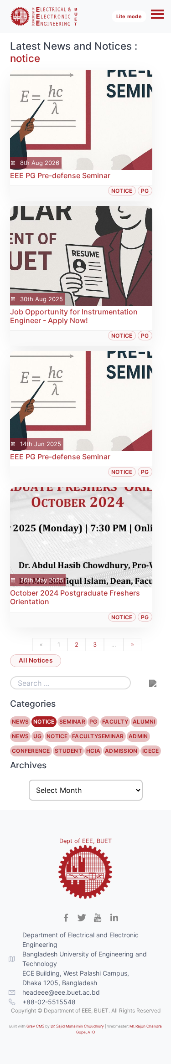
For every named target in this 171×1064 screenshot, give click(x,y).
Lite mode (129, 16)
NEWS (20, 721)
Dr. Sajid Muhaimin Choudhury (77, 1026)
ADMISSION (121, 750)
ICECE (150, 750)
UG (38, 736)
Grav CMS (35, 1026)
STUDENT (68, 750)
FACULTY (115, 721)
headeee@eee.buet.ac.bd (61, 992)
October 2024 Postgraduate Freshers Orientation (75, 597)
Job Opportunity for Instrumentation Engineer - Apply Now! (74, 316)
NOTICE (44, 721)
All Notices (35, 660)
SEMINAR (72, 721)
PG (145, 190)
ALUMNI (144, 721)
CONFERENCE (31, 750)
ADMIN (138, 736)
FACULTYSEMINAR (98, 736)
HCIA (94, 750)
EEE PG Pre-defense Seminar (60, 175)
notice (25, 58)
